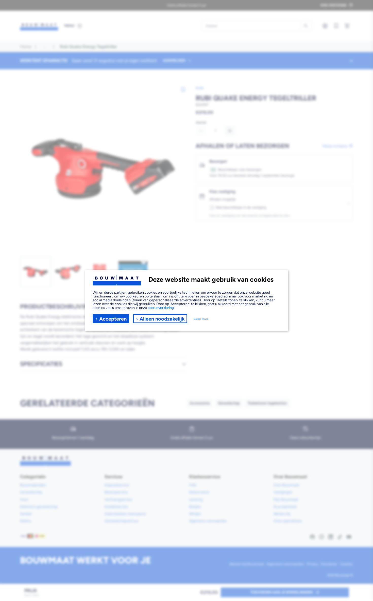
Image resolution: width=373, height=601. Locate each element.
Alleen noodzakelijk (162, 318)
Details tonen (201, 318)
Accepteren (113, 318)
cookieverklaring (161, 308)
